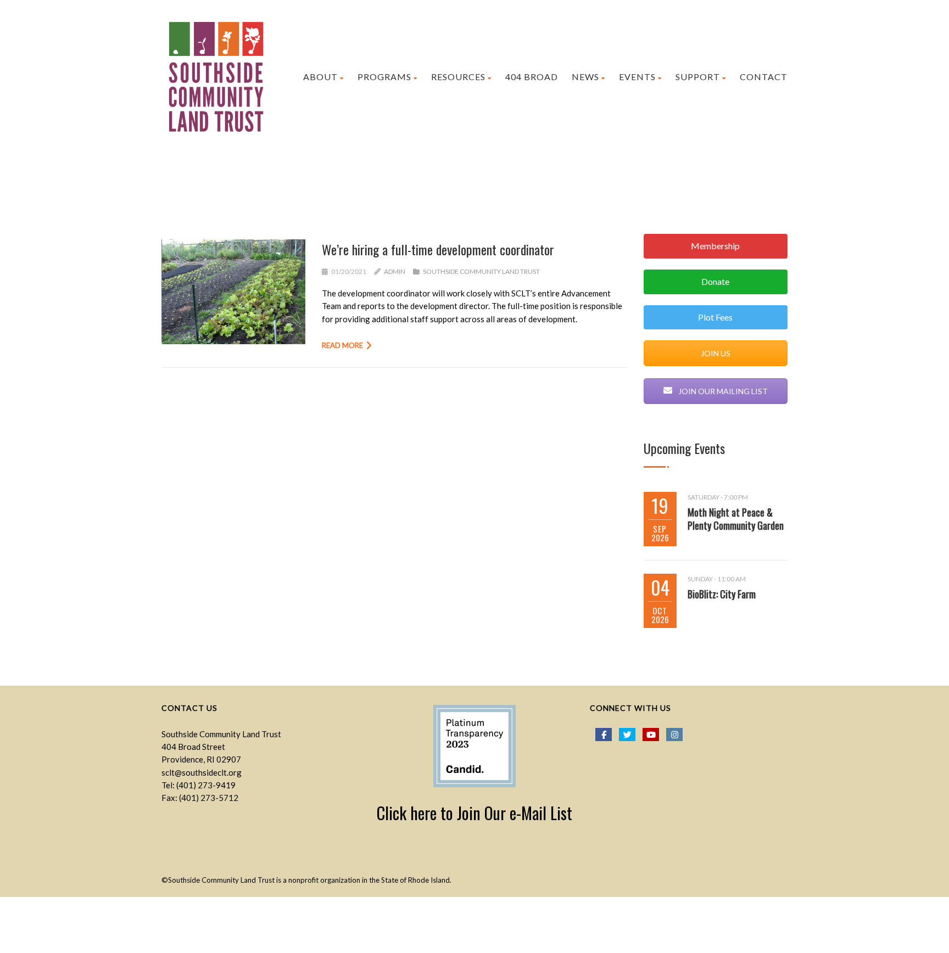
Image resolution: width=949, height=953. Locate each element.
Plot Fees (715, 317)
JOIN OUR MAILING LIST (722, 391)
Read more (342, 345)
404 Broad (531, 76)
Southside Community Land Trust (481, 271)
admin (394, 271)
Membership (715, 245)
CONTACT (764, 76)
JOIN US (715, 353)
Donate (715, 281)
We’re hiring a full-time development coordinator (438, 249)
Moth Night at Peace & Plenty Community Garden (736, 518)
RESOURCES (458, 76)
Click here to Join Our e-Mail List (474, 812)
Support (698, 76)
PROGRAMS (384, 76)
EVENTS (637, 76)
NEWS (585, 76)
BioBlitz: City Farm (722, 594)
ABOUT (320, 76)
